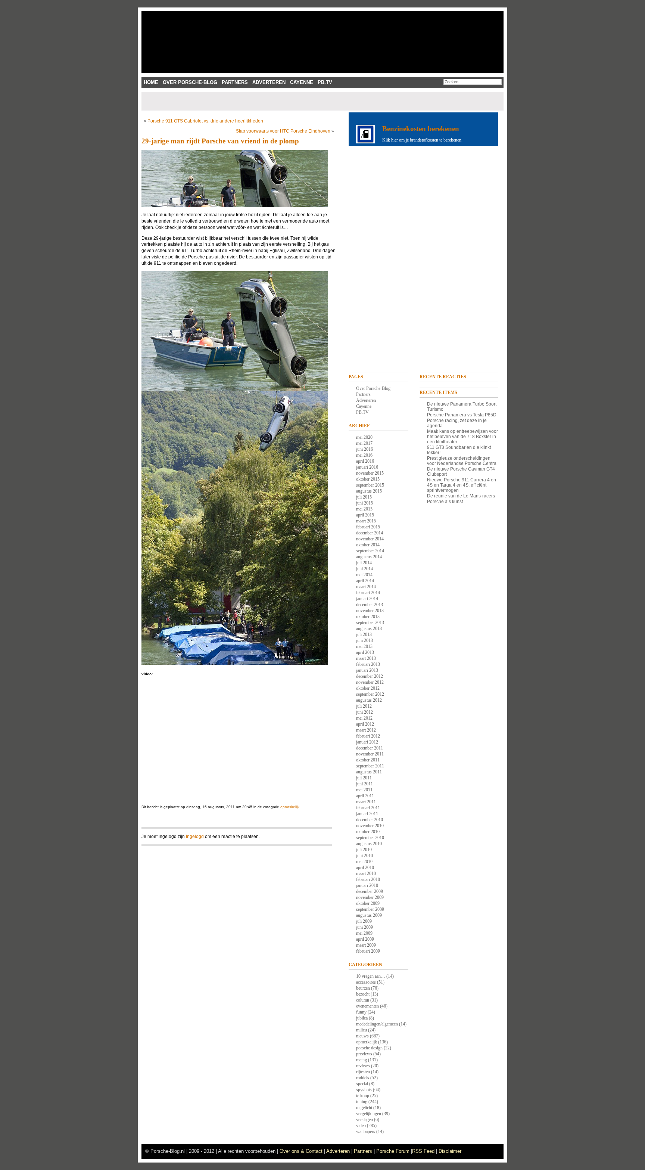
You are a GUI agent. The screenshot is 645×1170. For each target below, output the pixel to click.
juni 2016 (364, 449)
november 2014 (370, 538)
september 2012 (370, 694)
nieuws (362, 1036)
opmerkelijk (289, 807)
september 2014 (370, 550)
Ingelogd (195, 836)
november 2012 (370, 682)
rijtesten (363, 1071)
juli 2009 (364, 921)
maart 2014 (366, 586)
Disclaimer (450, 1151)
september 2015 (370, 485)
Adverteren (269, 82)
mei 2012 (364, 718)
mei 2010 (364, 861)
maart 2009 (366, 945)
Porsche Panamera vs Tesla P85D (461, 415)
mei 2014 (364, 574)
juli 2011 (364, 777)
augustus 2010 (369, 843)
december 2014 (369, 533)
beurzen (363, 988)
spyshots (364, 1089)
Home (151, 82)
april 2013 (365, 652)
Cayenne (301, 82)
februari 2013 (368, 664)
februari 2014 (368, 592)
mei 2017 (364, 443)
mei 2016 (364, 455)
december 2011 (369, 748)
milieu (361, 1030)
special (362, 1083)
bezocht (363, 994)
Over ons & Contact (301, 1151)
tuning (361, 1101)
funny (361, 1012)
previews (364, 1053)
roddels (362, 1077)
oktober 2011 (368, 760)
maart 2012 (366, 730)
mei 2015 (364, 509)
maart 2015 (366, 521)
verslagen (364, 1119)
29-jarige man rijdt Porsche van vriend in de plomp (220, 141)
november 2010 (370, 825)
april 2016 (365, 461)
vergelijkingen (368, 1113)
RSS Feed (423, 1151)
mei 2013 (364, 646)
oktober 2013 (368, 616)
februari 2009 (368, 951)
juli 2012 (364, 706)
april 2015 (365, 515)
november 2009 (370, 897)
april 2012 (365, 724)
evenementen (367, 1006)
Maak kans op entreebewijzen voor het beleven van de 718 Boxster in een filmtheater (462, 436)
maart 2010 (366, 873)
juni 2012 (364, 712)
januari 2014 (367, 598)
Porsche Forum (392, 1151)
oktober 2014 (368, 544)
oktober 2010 (368, 831)
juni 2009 (364, 927)
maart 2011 (366, 801)
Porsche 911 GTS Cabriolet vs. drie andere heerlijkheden (205, 121)
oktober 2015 (368, 479)
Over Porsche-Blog (190, 82)
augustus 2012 (369, 700)
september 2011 (370, 766)
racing (361, 1059)
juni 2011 (364, 783)
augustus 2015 (369, 491)
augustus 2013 (369, 628)
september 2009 (370, 909)
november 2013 (370, 610)
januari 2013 (367, 670)
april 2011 (365, 795)
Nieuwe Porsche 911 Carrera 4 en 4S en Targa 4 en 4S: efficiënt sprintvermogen (461, 485)
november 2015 (370, 473)
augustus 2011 (369, 772)
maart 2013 (366, 658)
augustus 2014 (369, 556)
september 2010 (370, 837)
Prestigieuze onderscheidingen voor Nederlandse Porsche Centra (461, 461)
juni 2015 (364, 503)
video (361, 1125)
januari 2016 (367, 467)
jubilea (362, 1018)
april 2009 (365, 939)
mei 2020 (364, 437)
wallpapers (365, 1131)
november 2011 (370, 754)
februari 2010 (368, 879)
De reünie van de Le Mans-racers (461, 496)
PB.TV (325, 82)
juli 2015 (364, 497)
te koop (362, 1095)
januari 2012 (367, 742)
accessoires (366, 982)
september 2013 (370, 622)
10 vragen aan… (370, 976)
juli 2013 (364, 634)
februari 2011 (368, 807)
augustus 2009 (369, 915)
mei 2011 (364, 789)
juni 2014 (364, 568)
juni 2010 (364, 855)
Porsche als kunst (445, 501)
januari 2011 (367, 813)
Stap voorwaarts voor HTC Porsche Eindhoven (283, 131)
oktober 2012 (368, 688)
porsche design (369, 1047)
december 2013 (369, 604)
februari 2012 (368, 736)
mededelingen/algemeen (377, 1024)
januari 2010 (367, 885)
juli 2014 (364, 562)
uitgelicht (364, 1107)
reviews (363, 1065)
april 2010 (365, 867)
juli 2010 (364, 849)
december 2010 (369, 819)
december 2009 (369, 891)
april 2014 (365, 580)
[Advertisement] (279, 101)
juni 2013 (364, 640)
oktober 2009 (368, 903)
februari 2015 (368, 527)
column (362, 1000)
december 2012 (369, 676)
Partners (235, 82)
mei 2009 (364, 933)
